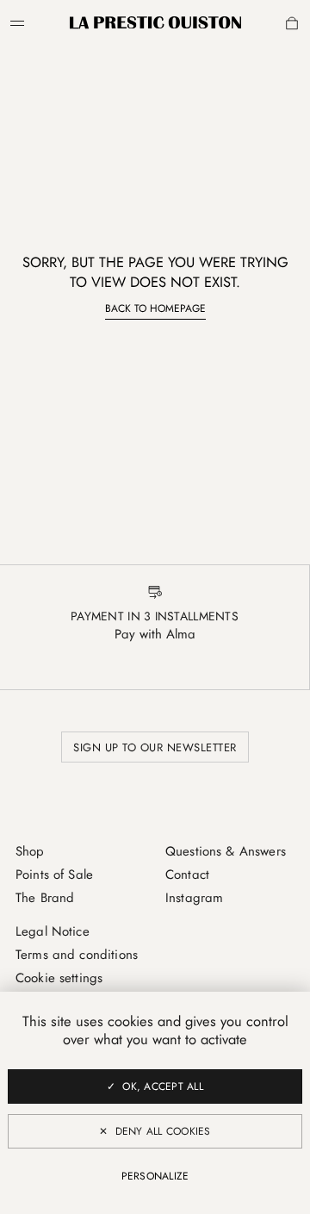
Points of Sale (54, 874)
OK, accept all (162, 1086)
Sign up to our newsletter (155, 747)
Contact (187, 874)
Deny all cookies (163, 1131)
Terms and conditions (77, 954)
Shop (30, 851)
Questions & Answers (225, 851)
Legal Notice (53, 931)
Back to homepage (155, 308)
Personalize (155, 1176)
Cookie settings (59, 977)
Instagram (194, 897)
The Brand (45, 897)
